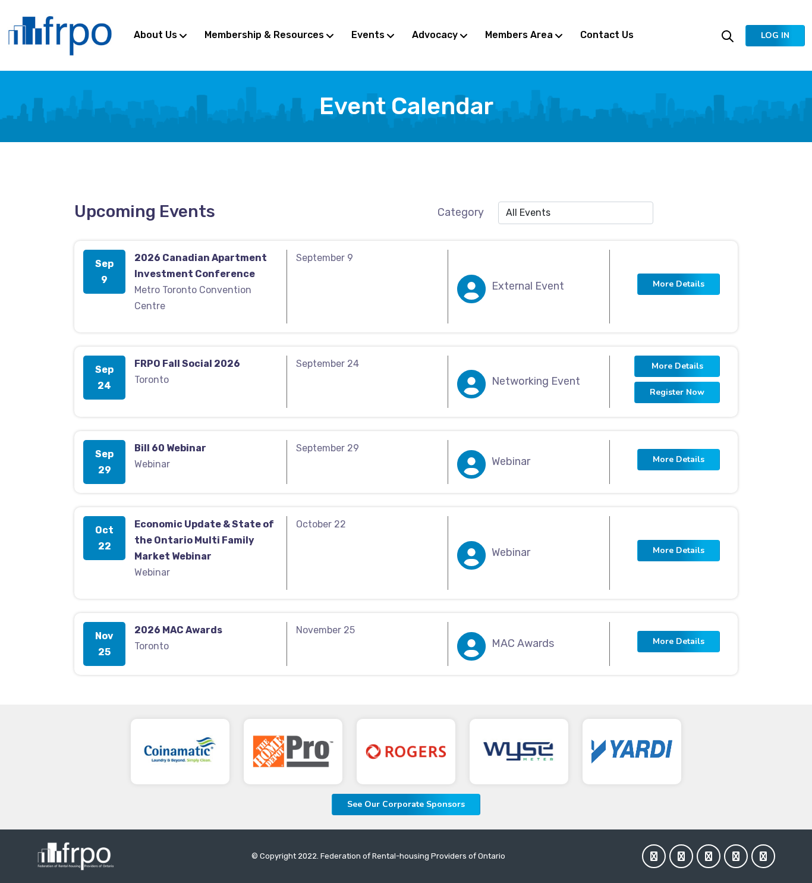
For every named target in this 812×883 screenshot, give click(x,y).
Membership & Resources (264, 34)
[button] (775, 35)
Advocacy (435, 34)
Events (368, 34)
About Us (155, 34)
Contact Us (607, 34)
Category (461, 212)
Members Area (519, 34)
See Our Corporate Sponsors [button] (406, 804)
